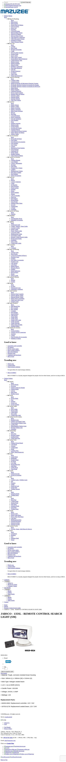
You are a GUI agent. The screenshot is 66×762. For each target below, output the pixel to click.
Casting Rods (14, 501)
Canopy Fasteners (16, 182)
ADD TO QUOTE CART (7, 671)
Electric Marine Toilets (17, 295)
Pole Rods (14, 504)
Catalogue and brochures (14, 355)
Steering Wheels (15, 99)
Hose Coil (13, 28)
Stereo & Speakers (16, 175)
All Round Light (15, 225)
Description (4, 673)
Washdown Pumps (16, 40)
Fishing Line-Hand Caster (18, 421)
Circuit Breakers (15, 115)
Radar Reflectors (15, 271)
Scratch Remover (15, 71)
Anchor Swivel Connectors (18, 332)
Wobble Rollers (15, 326)
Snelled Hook (14, 437)
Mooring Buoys (15, 268)
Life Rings (14, 264)
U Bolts (13, 208)
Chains (13, 335)
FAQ (5, 724)
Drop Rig (13, 434)
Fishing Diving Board (17, 443)
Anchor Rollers (15, 331)
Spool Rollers (14, 314)
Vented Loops (15, 301)
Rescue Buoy (14, 272)
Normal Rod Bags (16, 521)
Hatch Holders (15, 192)
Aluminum (14, 533)
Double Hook (14, 460)
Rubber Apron (15, 394)
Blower (13, 112)
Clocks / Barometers (16, 163)
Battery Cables (15, 106)
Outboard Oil (14, 151)
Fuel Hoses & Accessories (18, 142)
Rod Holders (14, 174)
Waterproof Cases (16, 288)
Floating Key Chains (16, 168)
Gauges (13, 146)
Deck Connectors (15, 117)
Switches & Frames (16, 128)
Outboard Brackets (16, 91)
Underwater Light (16, 415)
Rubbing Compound (16, 66)
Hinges (13, 194)
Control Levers (15, 82)
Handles (13, 189)
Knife (12, 449)
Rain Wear (14, 392)
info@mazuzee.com (15, 5)
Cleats (12, 183)
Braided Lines (15, 420)
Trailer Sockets (15, 321)
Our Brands (7, 587)
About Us (10, 583)
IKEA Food (11, 356)
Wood (12, 540)
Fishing (6, 378)
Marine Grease (15, 62)
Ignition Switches (15, 123)
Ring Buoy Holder (16, 172)
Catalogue (7, 589)
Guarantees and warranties (15, 346)
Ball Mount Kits (15, 306)
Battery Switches (15, 108)
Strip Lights (14, 241)
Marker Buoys (15, 266)
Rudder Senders (15, 154)
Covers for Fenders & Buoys (19, 255)
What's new (11, 364)
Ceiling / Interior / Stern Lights (19, 226)
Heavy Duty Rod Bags (17, 517)
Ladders (13, 169)
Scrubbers (13, 72)
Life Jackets (14, 263)
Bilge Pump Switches (17, 111)
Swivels (13, 205)
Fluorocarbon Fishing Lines (18, 423)
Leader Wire (14, 424)
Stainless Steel (15, 538)
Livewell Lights (15, 232)
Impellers (13, 29)
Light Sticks (14, 412)
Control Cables (15, 80)
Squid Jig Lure (15, 486)
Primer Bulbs (14, 152)
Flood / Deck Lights (16, 231)
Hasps (12, 191)
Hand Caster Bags (16, 515)
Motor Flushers (15, 89)
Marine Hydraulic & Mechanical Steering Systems (24, 83)
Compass (13, 248)
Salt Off (13, 69)
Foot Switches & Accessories (19, 337)
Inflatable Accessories (17, 220)
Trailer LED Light (16, 320)
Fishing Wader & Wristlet (18, 387)
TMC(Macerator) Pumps (17, 39)
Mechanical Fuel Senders (18, 148)
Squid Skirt (14, 487)
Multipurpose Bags (16, 520)
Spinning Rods (15, 506)
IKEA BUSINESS (13, 352)
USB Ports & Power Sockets (19, 131)
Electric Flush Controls (17, 294)
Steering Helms (15, 97)
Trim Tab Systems (16, 100)
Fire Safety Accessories (17, 260)
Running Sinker (15, 435)
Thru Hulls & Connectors (18, 37)
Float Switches (15, 26)
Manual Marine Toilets (17, 297)
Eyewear (13, 386)
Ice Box (13, 286)
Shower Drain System (17, 36)
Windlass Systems (16, 338)
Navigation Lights (16, 235)
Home (5, 605)
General (13, 446)
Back (5, 17)
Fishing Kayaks (15, 473)
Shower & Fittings (16, 34)
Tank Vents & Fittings (17, 155)
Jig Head (13, 461)
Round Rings (14, 200)
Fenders (13, 258)
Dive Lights (14, 409)
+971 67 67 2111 (8, 737)
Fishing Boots (15, 389)
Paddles (13, 269)
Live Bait (13, 463)
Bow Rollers (14, 309)
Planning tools (11, 353)
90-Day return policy (13, 349)
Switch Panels (15, 126)
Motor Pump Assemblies (17, 298)
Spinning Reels (15, 493)
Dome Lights (14, 229)
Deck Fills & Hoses (16, 138)
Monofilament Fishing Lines (18, 426)
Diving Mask (14, 398)
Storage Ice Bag (15, 523)
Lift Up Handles (15, 195)
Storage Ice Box (15, 524)
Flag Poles (14, 166)
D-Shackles (14, 185)
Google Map (10, 743)
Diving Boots (14, 384)
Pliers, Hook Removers (17, 452)
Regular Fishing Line (17, 427)
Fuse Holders (14, 120)
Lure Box (13, 518)
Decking (13, 165)
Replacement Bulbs (16, 238)
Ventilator (13, 209)
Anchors (13, 334)
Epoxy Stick (14, 56)
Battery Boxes (15, 105)
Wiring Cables (15, 134)
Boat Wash (14, 48)
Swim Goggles (15, 404)
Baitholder (14, 458)
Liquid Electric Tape (16, 60)
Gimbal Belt (14, 447)
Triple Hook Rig (15, 438)
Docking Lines (15, 257)
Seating (13, 281)
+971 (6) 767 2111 (15, 4)
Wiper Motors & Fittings (17, 132)
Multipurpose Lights (16, 234)
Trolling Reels (15, 495)
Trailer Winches (15, 323)
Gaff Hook (14, 444)
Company (6, 579)
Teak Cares (14, 74)
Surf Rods (13, 507)
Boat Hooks (14, 254)
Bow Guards (14, 308)
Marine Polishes (15, 63)
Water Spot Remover (16, 75)
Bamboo (13, 535)
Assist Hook (14, 457)
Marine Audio (15, 125)
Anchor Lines (14, 252)
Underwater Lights (16, 243)
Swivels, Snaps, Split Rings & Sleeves (21, 529)
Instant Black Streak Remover (19, 59)
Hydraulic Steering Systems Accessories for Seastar (25, 85)
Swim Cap (14, 403)
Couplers (13, 311)
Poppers (13, 483)
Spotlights (13, 240)
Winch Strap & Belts (16, 324)
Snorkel (13, 401)
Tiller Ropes (14, 315)
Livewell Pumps (15, 31)
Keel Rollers (14, 312)
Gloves (13, 391)
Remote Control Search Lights (19, 237)
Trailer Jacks (14, 318)
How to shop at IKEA (14, 350)
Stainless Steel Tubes (16, 203)
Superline (13, 429)
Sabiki (12, 484)
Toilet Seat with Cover (17, 300)
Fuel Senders (14, 143)
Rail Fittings (14, 198)
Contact (6, 602)
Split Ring (13, 466)
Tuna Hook (14, 469)
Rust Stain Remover (16, 68)
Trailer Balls (14, 317)
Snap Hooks (14, 201)
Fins (12, 400)
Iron (12, 536)
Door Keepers (15, 186)
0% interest (11, 347)
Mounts (13, 280)
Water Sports (11, 594)
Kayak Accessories (16, 475)
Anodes (13, 46)
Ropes (12, 274)
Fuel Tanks (14, 145)
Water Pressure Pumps (17, 42)
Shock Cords (14, 275)
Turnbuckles (14, 206)
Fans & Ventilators (16, 119)
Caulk (12, 51)
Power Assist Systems (17, 92)
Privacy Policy (8, 728)
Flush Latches (15, 188)
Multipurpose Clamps (17, 171)
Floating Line (14, 261)
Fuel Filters (14, 140)
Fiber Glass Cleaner (16, 57)
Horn (12, 122)
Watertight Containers (17, 289)
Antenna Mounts (15, 160)
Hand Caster (14, 513)
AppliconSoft (8, 717)
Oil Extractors (15, 149)
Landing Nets (14, 450)
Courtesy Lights (15, 228)
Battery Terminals (16, 109)
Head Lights (14, 410)
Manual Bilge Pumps (16, 32)
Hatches (13, 214)
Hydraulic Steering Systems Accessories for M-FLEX (25, 86)
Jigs (12, 481)
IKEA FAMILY (12, 372)
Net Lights (14, 414)
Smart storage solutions (14, 367)
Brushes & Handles (16, 49)
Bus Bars (13, 114)
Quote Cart (14, 7)
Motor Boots (14, 88)
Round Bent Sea (15, 464)
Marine (6, 16)
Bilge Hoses (14, 22)
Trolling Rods (14, 509)
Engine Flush (14, 54)
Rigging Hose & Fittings (17, 94)
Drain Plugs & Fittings (17, 25)
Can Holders (14, 162)
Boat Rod (13, 500)
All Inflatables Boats (16, 218)
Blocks (13, 180)
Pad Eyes (13, 197)
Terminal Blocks (15, 129)
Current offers (11, 365)
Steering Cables (15, 95)
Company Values (12, 586)
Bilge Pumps (14, 23)
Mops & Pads (14, 65)
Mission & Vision (12, 584)
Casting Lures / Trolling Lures (19, 480)
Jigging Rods (14, 503)
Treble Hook (14, 467)
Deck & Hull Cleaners (17, 52)
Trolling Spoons (15, 489)
